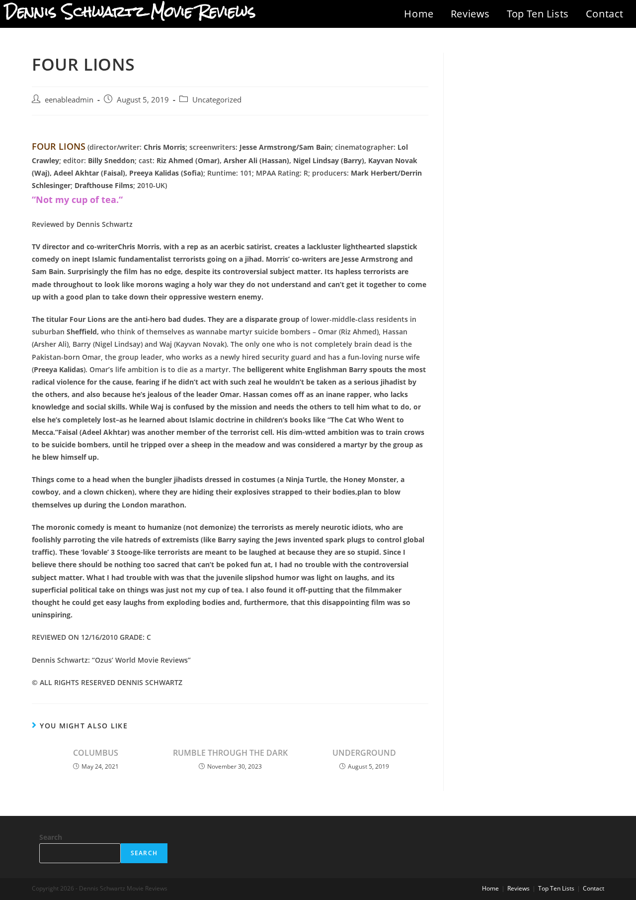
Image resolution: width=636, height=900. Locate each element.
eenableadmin (69, 99)
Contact (605, 13)
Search (50, 837)
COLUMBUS (95, 752)
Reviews (470, 13)
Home (418, 13)
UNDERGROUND (364, 752)
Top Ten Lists (538, 13)
